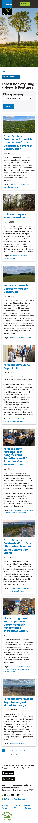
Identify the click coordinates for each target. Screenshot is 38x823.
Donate (24, 4)
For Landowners (15, 256)
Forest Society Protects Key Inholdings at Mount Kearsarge (18, 702)
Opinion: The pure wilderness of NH (14, 216)
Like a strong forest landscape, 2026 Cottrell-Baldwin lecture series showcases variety (15, 625)
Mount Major (19, 591)
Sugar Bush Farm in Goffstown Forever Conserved (16, 289)
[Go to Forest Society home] (7, 7)
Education (13, 666)
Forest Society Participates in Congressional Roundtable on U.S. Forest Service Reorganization (15, 456)
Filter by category (13, 94)
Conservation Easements (19, 184)
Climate (12, 588)
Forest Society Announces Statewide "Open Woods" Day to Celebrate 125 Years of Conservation (17, 143)
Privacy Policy (5, 806)
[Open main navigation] (33, 4)
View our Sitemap (27, 806)
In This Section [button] (9, 77)
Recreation (8, 591)
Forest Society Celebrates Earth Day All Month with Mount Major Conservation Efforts (17, 546)
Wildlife (28, 337)
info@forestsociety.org (14, 799)
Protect (4, 71)
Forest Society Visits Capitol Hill (16, 366)
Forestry (21, 510)
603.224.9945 (17, 795)
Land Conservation (11, 187)
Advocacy (13, 419)
